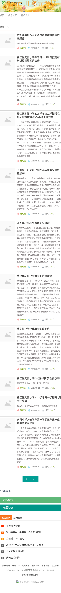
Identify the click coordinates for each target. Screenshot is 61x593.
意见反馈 (55, 566)
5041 (52, 267)
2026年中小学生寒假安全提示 (33, 223)
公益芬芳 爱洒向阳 (15, 551)
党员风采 (25, 566)
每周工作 (16, 566)
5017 (52, 369)
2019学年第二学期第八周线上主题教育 (24, 545)
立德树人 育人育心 (15, 538)
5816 (52, 467)
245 (52, 48)
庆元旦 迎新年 (13, 558)
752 (52, 161)
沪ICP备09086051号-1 (30, 575)
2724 (52, 104)
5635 (52, 388)
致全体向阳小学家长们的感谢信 (34, 276)
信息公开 (12, 15)
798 (52, 214)
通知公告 (25, 15)
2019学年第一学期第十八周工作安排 (23, 532)
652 (52, 320)
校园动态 (8, 507)
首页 (2, 15)
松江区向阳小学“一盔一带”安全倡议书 (38, 378)
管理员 (23, 48)
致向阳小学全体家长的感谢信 (33, 329)
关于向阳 (6, 566)
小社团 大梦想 (13, 526)
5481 (52, 410)
